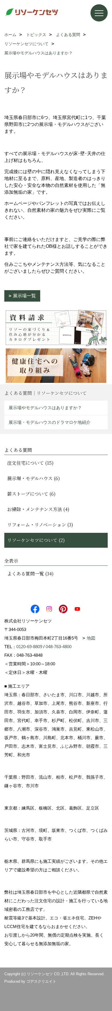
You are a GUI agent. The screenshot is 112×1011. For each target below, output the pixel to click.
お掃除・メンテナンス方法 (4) (38, 509)
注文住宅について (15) (30, 463)
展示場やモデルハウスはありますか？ (45, 407)
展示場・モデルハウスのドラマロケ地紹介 (49, 422)
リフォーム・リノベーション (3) (40, 524)
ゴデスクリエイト (41, 981)
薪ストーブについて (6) (31, 493)
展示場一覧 (24, 295)
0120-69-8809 (29, 646)
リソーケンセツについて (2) (36, 540)
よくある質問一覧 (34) (30, 573)
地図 (91, 638)
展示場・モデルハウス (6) (33, 478)
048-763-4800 (59, 646)
